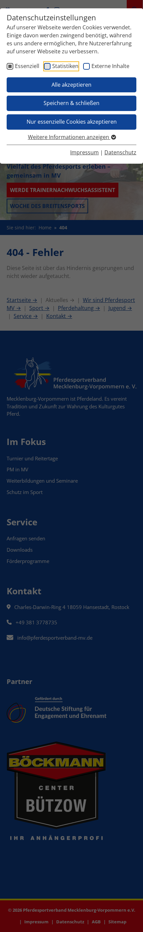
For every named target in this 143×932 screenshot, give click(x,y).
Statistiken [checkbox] (65, 66)
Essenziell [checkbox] (27, 66)
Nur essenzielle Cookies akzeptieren (72, 121)
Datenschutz (120, 152)
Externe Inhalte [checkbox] (110, 66)
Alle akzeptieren (71, 84)
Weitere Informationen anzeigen (69, 137)
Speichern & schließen (71, 103)
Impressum (84, 152)
